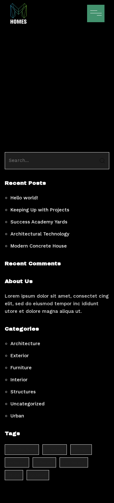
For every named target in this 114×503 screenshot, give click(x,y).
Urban (17, 416)
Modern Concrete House (38, 246)
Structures (23, 392)
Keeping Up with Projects (39, 210)
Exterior (19, 355)
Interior (19, 380)
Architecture (25, 343)
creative (54, 449)
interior (44, 462)
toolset (38, 475)
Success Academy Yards (38, 222)
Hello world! (24, 198)
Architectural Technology (39, 234)
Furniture (21, 368)
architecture (21, 449)
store (14, 475)
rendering (74, 462)
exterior (17, 462)
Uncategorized (27, 404)
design (81, 449)
